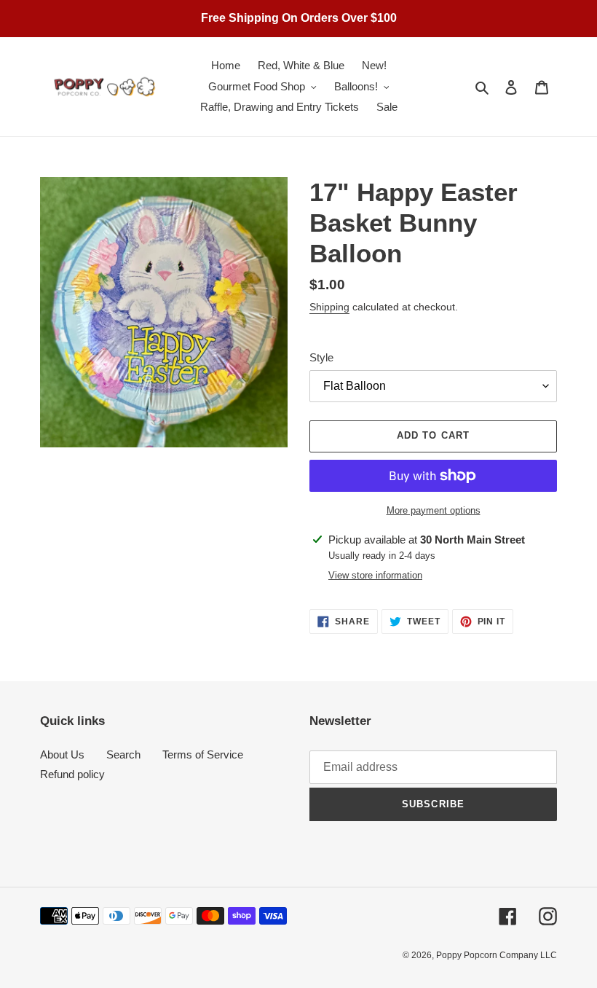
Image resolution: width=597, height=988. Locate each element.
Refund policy (72, 774)
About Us (62, 754)
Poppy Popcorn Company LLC (496, 955)
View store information (375, 575)
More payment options (434, 510)
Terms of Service (202, 754)
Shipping (329, 307)
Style (321, 357)
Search (123, 754)
